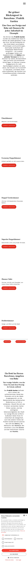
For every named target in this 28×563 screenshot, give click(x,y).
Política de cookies (9, 560)
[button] (14, 558)
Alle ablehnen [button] (14, 554)
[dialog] (14, 538)
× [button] (26, 515)
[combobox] (24, 515)
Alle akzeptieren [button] (14, 550)
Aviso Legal (18, 560)
